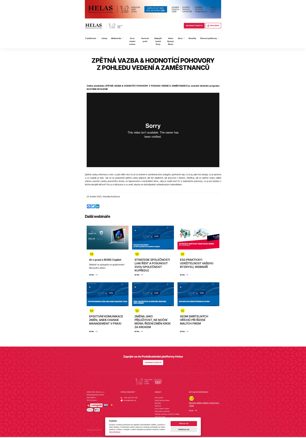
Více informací (114, 432)
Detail (91, 275)
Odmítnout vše (183, 429)
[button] (91, 38)
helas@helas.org (129, 400)
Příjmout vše (184, 423)
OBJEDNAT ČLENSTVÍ (194, 25)
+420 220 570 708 (130, 398)
